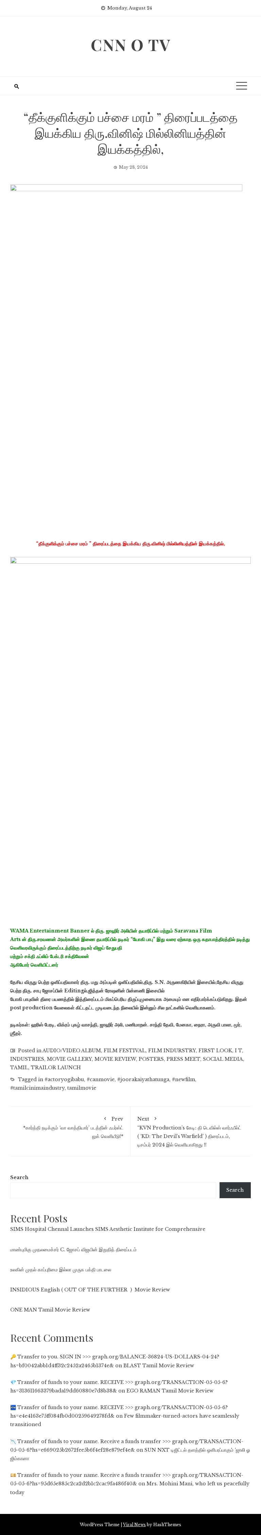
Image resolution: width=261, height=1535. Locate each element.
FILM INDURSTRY (172, 1050)
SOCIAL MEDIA (223, 1059)
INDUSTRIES (27, 1059)
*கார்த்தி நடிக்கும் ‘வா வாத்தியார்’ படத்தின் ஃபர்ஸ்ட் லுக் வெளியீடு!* (73, 1127)
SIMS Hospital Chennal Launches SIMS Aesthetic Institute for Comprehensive (107, 1229)
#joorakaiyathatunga (143, 1079)
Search (19, 1177)
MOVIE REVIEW (115, 1059)
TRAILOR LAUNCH (56, 1067)
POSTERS (151, 1059)
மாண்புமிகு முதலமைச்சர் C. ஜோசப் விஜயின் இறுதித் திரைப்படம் (73, 1250)
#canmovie (101, 1079)
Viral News (134, 1524)
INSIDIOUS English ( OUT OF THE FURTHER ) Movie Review (90, 1290)
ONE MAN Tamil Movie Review (50, 1310)
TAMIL (19, 1067)
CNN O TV (131, 44)
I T (238, 1050)
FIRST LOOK (215, 1050)
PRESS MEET (183, 1059)
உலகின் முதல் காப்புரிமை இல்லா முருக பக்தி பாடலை (60, 1270)
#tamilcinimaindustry (37, 1088)
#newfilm (183, 1079)
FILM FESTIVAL (124, 1050)
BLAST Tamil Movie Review (158, 1366)
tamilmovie (81, 1088)
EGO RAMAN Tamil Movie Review (169, 1391)
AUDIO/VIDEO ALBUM (71, 1050)
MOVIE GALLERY (69, 1059)
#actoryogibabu (64, 1079)
